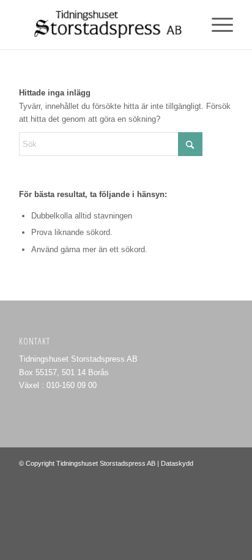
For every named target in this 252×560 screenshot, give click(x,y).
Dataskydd (177, 463)
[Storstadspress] (104, 24)
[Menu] (216, 24)
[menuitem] (216, 24)
